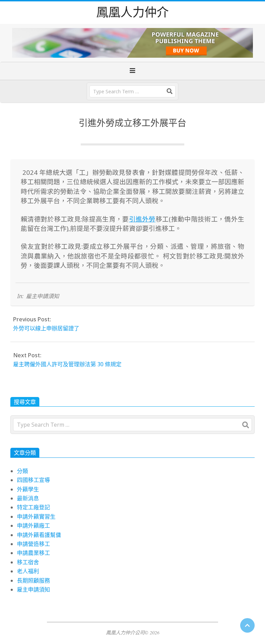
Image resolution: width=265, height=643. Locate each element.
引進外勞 (142, 219)
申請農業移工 (33, 553)
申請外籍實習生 (36, 516)
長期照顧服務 (33, 580)
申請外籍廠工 (33, 525)
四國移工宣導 (33, 480)
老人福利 (28, 571)
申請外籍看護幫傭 (39, 535)
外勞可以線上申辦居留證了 (46, 328)
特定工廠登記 (33, 507)
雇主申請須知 (42, 296)
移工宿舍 (28, 562)
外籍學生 (28, 489)
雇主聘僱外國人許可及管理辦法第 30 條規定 (67, 364)
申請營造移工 (33, 544)
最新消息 (28, 498)
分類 (22, 471)
